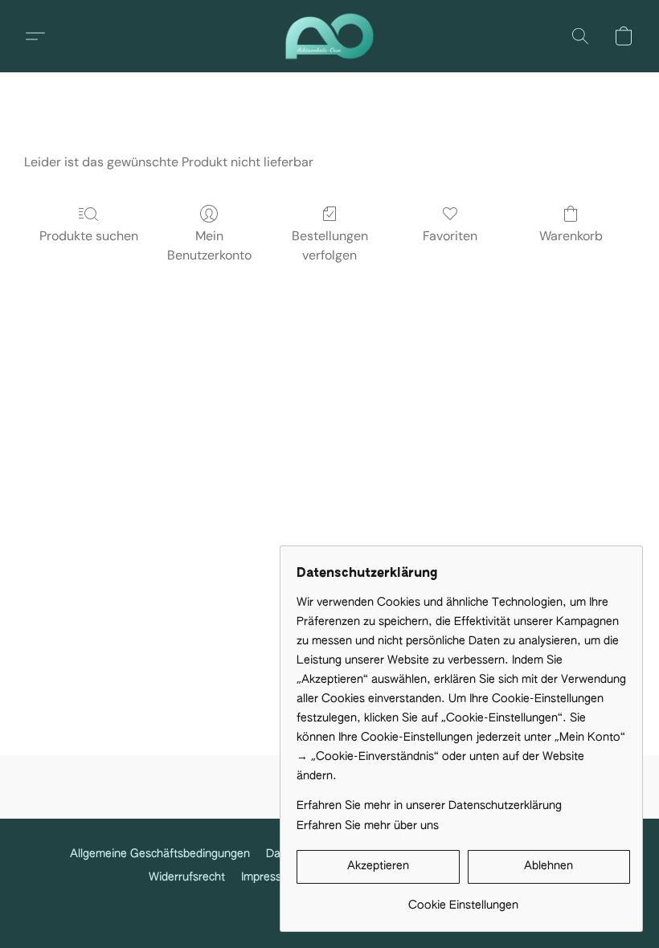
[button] (329, 36)
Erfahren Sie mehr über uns (368, 826)
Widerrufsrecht (187, 877)
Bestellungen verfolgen (330, 245)
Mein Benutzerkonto (209, 245)
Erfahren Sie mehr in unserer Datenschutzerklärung (429, 805)
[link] (463, 899)
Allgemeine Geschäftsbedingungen (160, 854)
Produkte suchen (88, 235)
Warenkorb (571, 235)
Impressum (269, 877)
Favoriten (450, 235)
